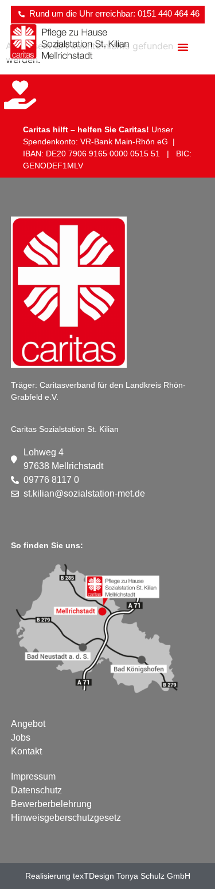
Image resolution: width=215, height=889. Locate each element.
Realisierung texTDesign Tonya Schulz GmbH (107, 875)
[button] (182, 47)
